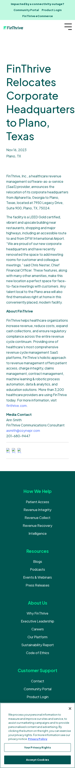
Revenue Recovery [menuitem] (37, 525)
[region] (37, 735)
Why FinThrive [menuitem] (37, 613)
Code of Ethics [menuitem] (37, 653)
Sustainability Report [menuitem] (37, 645)
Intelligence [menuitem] (38, 533)
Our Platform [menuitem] (38, 637)
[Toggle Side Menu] (68, 26)
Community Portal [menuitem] (26, 10)
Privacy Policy (37, 739)
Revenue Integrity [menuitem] (37, 509)
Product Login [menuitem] (52, 10)
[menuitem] (37, 4)
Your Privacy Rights (37, 747)
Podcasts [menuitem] (37, 569)
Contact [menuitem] (37, 681)
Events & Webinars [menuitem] (37, 577)
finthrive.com (16, 405)
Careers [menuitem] (37, 629)
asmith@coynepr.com (23, 430)
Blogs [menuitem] (37, 561)
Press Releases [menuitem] (37, 585)
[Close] (70, 708)
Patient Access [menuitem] (37, 502)
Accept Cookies (37, 759)
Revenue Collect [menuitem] (37, 517)
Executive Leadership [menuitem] (37, 621)
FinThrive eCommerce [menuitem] (37, 16)
